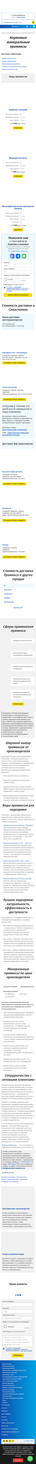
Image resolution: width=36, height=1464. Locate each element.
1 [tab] (16, 1295)
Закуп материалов (7, 1423)
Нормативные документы (11, 64)
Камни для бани (13, 1179)
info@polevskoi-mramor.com (13, 22)
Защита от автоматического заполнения (17, 275)
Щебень (4, 1402)
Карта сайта (29, 1441)
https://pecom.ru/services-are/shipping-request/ (15, 434)
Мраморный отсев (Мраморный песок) (14, 1370)
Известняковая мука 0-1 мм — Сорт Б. (16, 843)
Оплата (3, 1417)
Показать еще (18, 704)
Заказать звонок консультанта (18, 295)
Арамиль (7, 598)
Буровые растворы (8, 1177)
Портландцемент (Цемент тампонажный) (14, 1377)
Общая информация (9, 61)
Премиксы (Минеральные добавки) (13, 1394)
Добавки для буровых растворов (12, 1387)
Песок (4, 1400)
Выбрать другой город (10, 70)
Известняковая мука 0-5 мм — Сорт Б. (16, 861)
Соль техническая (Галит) (10, 1381)
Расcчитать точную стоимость (14, 363)
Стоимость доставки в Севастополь (14, 68)
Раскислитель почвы (8, 1392)
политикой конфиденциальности (14, 287)
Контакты (4, 1435)
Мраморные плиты (8, 1374)
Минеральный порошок (9, 1372)
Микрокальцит (6, 1364)
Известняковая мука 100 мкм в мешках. (17, 879)
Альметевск (8, 594)
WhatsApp (11, 1164)
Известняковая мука (8, 1385)
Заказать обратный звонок (33, 22)
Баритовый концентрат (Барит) (12, 1379)
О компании (5, 1405)
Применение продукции (9, 1429)
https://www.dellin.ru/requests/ (14, 430)
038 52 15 (18, 15)
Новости (4, 1408)
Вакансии (4, 1426)
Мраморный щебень (8, 1368)
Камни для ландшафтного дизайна (12, 1398)
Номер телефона (9, 269)
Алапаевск (8, 589)
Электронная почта (9, 1315)
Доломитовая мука (8, 1383)
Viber (18, 1164)
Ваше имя (7, 262)
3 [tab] (20, 1295)
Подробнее (18, 128)
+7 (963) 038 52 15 (26, 1162)
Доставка (4, 1420)
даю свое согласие (26, 1351)
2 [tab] (18, 1295)
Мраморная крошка (8, 1366)
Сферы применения (9, 58)
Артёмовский (9, 602)
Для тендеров (6, 1414)
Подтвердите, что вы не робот (14, 284)
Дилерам (4, 1411)
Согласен (18, 1460)
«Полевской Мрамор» (9, 1145)
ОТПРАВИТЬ (18, 1355)
